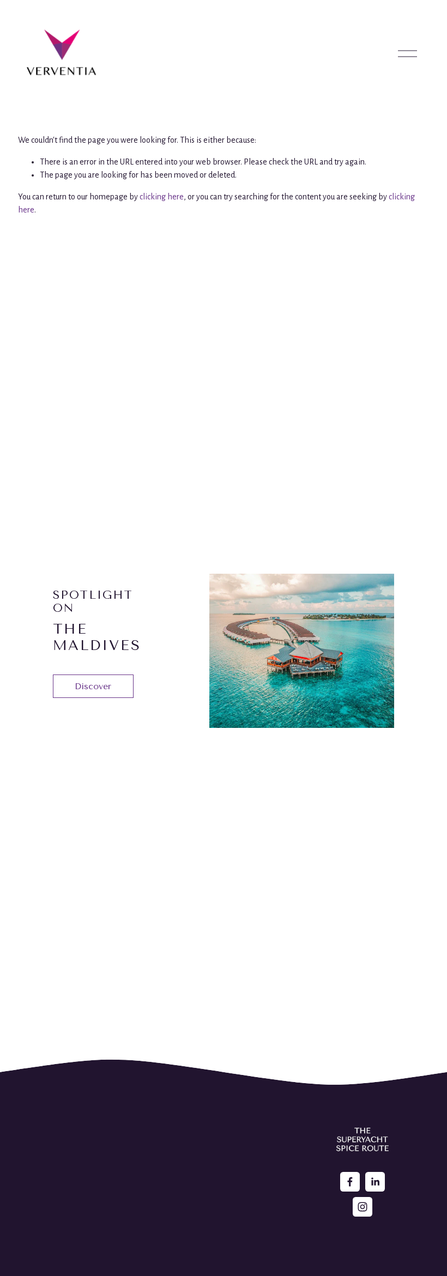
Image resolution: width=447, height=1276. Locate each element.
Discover (93, 686)
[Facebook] (350, 1182)
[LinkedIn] (375, 1182)
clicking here (162, 196)
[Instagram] (362, 1207)
